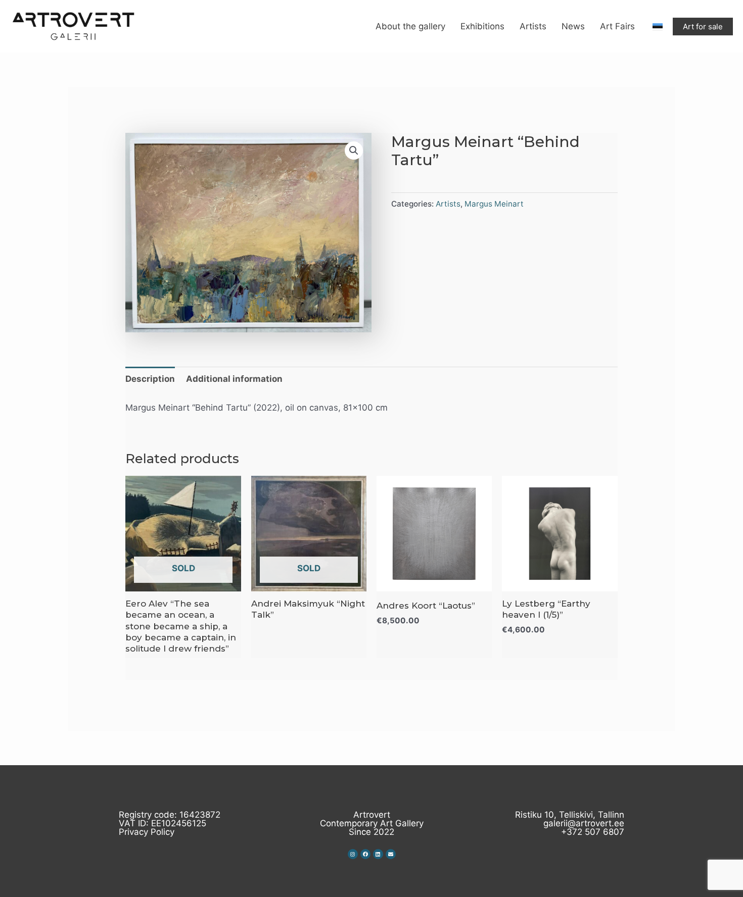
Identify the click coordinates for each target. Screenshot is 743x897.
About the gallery (410, 26)
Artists (533, 26)
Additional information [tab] (234, 379)
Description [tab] (150, 379)
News (573, 26)
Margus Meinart (494, 204)
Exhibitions (482, 26)
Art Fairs (617, 26)
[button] (354, 150)
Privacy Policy (146, 832)
